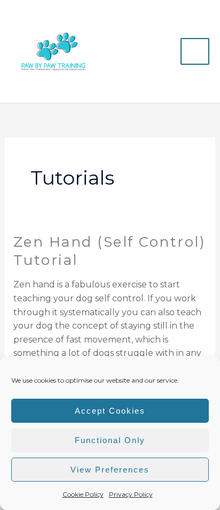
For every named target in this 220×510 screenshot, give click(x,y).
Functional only (110, 440)
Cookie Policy (83, 494)
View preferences (110, 469)
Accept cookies (110, 410)
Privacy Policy (131, 494)
